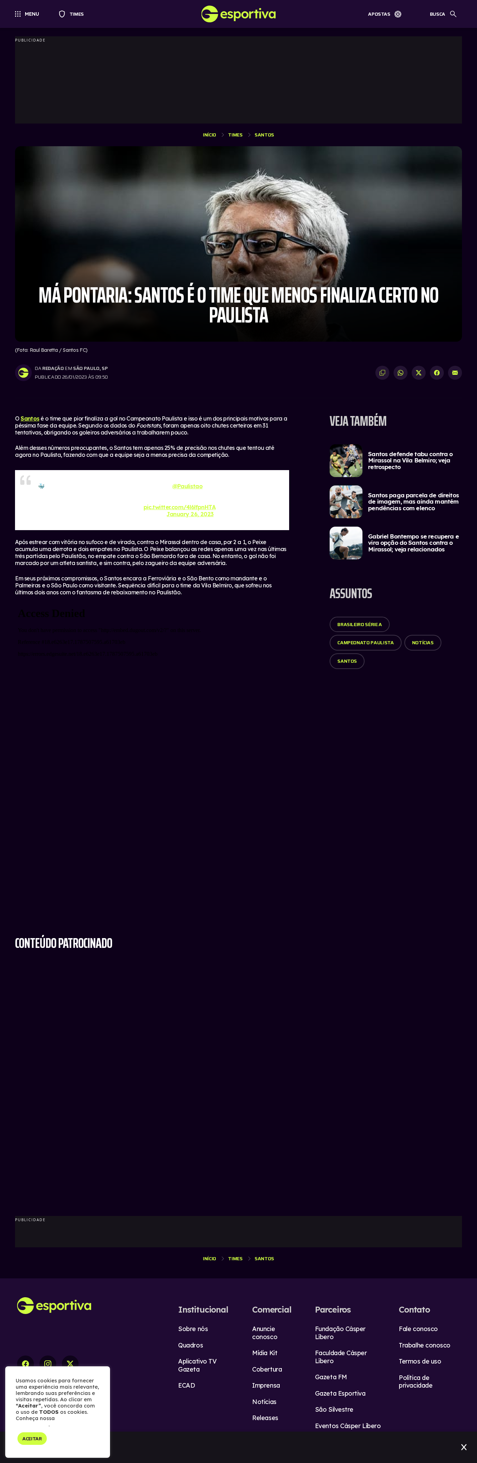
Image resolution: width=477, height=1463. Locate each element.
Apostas (379, 14)
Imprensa (266, 1385)
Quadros (190, 1345)
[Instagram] (47, 1364)
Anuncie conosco (264, 1333)
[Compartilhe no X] (419, 373)
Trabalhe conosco (424, 1345)
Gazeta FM (331, 1377)
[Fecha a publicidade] (464, 1447)
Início (209, 135)
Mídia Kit (264, 1353)
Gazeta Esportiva (340, 1393)
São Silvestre (334, 1409)
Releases (265, 1418)
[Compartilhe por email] (455, 373)
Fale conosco (418, 1329)
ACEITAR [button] (32, 1438)
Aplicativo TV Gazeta (197, 1365)
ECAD (186, 1385)
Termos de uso (420, 1361)
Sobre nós (193, 1329)
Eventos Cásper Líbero (348, 1426)
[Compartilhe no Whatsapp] (401, 373)
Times (73, 14)
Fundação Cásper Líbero (340, 1333)
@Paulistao (187, 486)
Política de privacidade (415, 1382)
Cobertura (267, 1369)
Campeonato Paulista (365, 642)
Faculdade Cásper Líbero (341, 1357)
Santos (264, 135)
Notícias (423, 642)
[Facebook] (25, 1364)
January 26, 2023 (190, 514)
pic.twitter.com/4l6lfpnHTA (180, 507)
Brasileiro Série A (359, 624)
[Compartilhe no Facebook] (437, 373)
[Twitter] (70, 1364)
